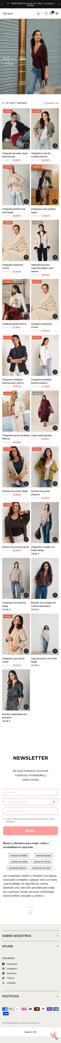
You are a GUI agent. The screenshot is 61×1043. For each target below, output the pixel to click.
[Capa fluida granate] (45, 411)
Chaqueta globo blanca (14, 323)
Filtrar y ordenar (16, 103)
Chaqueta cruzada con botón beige (43, 549)
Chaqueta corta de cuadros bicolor (40, 155)
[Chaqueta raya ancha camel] (16, 634)
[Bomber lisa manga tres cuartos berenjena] (45, 578)
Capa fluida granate (41, 435)
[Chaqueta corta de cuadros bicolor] (45, 128)
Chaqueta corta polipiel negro (43, 211)
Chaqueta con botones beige (14, 604)
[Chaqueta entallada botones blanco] (45, 355)
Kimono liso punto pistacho (40, 493)
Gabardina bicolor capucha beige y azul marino (42, 268)
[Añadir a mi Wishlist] (27, 111)
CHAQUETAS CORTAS (41, 862)
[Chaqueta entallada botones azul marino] (16, 355)
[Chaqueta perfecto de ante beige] (16, 184)
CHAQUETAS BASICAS (17, 868)
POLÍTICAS (10, 996)
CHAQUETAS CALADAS (41, 868)
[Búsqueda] (46, 13)
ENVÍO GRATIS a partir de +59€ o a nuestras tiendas (29, 4)
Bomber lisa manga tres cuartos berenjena (43, 604)
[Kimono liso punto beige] (16, 466)
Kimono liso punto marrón (15, 547)
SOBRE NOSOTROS (16, 936)
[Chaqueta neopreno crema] (16, 240)
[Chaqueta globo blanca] (16, 299)
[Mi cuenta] (38, 13)
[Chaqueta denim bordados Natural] (16, 411)
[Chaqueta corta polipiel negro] (45, 184)
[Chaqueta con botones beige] (16, 578)
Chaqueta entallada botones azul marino (13, 381)
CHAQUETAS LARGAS (19, 862)
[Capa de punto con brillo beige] (45, 634)
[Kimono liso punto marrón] (16, 522)
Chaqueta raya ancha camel (13, 660)
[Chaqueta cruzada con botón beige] (45, 522)
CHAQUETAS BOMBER (18, 855)
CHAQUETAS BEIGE (43, 855)
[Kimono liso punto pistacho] (45, 466)
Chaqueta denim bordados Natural (16, 437)
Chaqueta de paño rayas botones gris (15, 155)
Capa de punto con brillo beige (44, 660)
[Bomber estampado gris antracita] (16, 689)
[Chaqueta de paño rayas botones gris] (16, 128)
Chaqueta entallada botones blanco (41, 381)
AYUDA (7, 946)
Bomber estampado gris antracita (14, 716)
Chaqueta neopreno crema (12, 266)
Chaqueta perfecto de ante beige (13, 211)
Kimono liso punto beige (15, 491)
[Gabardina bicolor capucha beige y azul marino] (45, 240)
